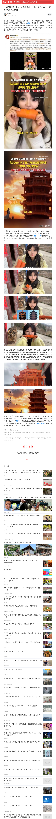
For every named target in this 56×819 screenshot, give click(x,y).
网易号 (10, 2)
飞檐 (35, 236)
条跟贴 (27, 459)
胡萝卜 (29, 23)
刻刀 (17, 421)
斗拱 (39, 236)
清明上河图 (40, 423)
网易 (5, 2)
